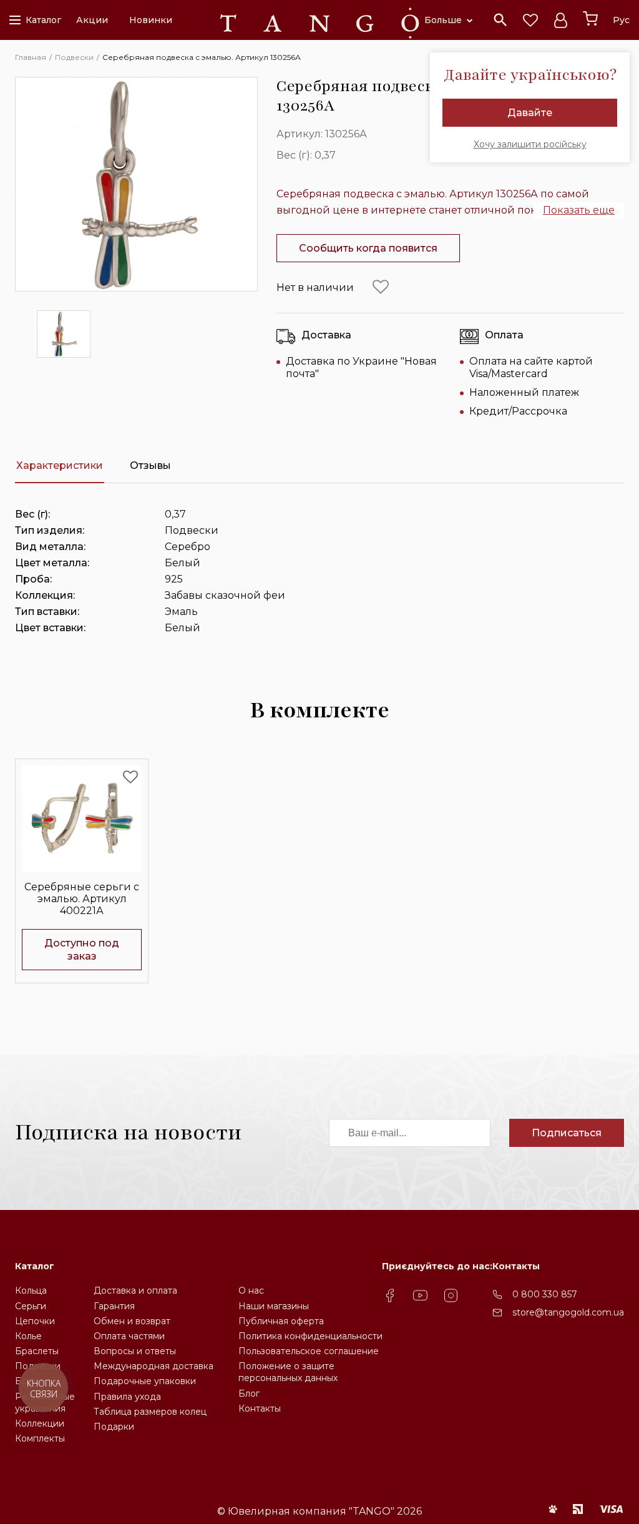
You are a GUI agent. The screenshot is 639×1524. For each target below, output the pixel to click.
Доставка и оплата (135, 1290)
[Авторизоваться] (560, 19)
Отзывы (150, 465)
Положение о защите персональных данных (288, 1372)
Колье (28, 1336)
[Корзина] (590, 18)
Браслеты (37, 1351)
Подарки (114, 1426)
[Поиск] (500, 19)
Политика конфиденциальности (310, 1336)
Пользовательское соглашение (308, 1351)
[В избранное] (381, 287)
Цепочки (35, 1321)
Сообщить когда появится (368, 248)
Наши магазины (273, 1306)
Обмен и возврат (132, 1321)
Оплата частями (129, 1336)
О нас (251, 1290)
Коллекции (39, 1423)
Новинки (150, 20)
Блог (249, 1393)
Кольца (31, 1290)
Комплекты (40, 1438)
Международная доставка (153, 1366)
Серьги (30, 1306)
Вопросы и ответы (135, 1351)
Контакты (259, 1408)
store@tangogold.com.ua (568, 1312)
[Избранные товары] (530, 19)
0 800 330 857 (544, 1294)
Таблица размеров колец (150, 1411)
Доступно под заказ (81, 949)
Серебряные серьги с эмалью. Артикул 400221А (81, 899)
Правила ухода (127, 1396)
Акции (92, 20)
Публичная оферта (281, 1321)
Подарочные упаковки (145, 1381)
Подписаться (567, 1133)
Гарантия (114, 1306)
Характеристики (59, 465)
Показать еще (579, 210)
